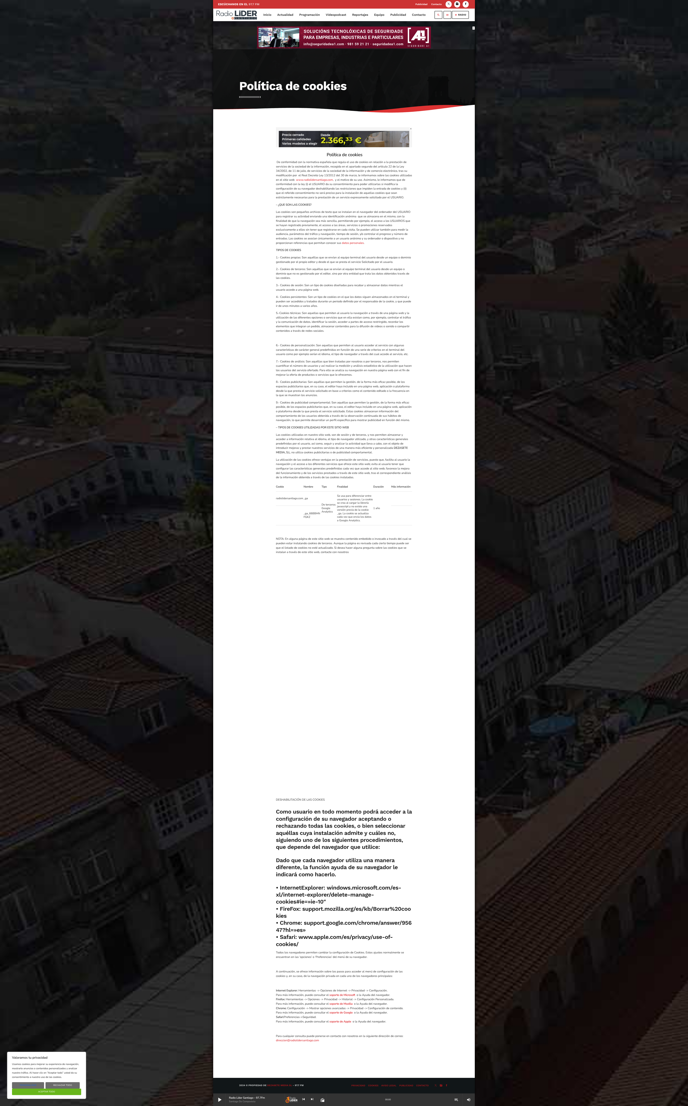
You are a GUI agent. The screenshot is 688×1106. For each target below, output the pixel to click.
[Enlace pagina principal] (236, 14)
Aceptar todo (46, 1091)
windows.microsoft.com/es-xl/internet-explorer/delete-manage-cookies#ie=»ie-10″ (338, 894)
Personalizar (28, 1085)
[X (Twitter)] (449, 4)
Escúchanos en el (238, 4)
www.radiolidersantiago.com (314, 180)
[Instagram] (457, 4)
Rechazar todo (62, 1085)
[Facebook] (466, 4)
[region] (46, 1075)
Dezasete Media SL (279, 1085)
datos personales (353, 243)
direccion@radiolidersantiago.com (297, 1040)
